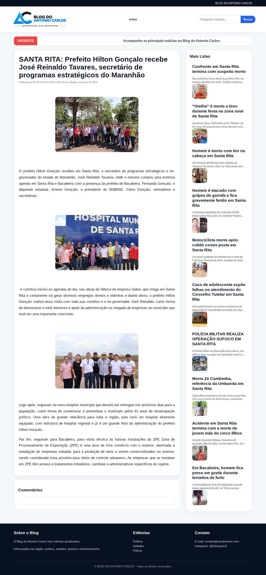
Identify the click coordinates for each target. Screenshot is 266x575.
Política (138, 541)
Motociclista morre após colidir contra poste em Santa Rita (215, 245)
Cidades (138, 546)
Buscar (248, 19)
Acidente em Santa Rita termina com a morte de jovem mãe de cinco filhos (217, 428)
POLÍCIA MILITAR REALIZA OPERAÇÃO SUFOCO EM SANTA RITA (218, 339)
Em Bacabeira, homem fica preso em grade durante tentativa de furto (217, 473)
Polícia (137, 550)
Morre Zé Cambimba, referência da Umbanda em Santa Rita (218, 383)
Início (133, 19)
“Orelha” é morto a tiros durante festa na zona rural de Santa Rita (217, 111)
